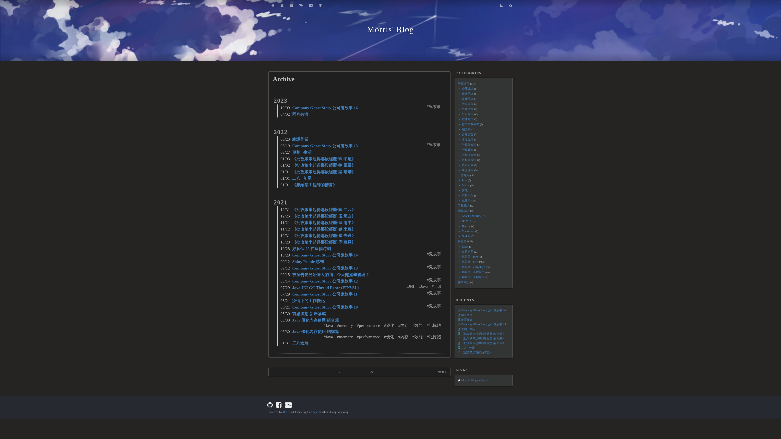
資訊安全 (467, 165)
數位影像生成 (470, 124)
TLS (437, 286)
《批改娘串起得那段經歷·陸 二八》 (324, 209)
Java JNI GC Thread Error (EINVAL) (325, 287)
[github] (270, 405)
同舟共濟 (300, 114)
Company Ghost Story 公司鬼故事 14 (325, 255)
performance (369, 325)
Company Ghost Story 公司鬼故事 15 (325, 145)
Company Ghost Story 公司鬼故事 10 (325, 307)
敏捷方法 (467, 119)
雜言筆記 (463, 282)
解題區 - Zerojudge (473, 267)
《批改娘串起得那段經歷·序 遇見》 (324, 242)
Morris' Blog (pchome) (474, 380)
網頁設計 (463, 211)
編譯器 (466, 129)
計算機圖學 (469, 155)
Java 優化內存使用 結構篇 (315, 331)
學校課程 (463, 83)
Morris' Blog (390, 29)
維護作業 (300, 139)
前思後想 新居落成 (309, 313)
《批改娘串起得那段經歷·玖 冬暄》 (324, 158)
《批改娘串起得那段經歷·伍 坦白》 (324, 216)
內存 (404, 325)
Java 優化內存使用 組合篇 (315, 320)
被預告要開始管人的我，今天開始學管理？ (331, 274)
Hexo (286, 412)
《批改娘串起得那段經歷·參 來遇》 (324, 229)
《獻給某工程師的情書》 (314, 185)
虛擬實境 (467, 139)
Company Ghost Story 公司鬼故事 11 (324, 294)
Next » (441, 372)
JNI (411, 286)
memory (346, 325)
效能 (418, 325)
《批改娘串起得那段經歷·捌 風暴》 (324, 165)
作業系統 (467, 94)
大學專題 (467, 104)
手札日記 (463, 206)
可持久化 (467, 195)
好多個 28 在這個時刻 (311, 248)
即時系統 (467, 99)
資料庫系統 (469, 160)
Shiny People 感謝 (308, 261)
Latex (465, 246)
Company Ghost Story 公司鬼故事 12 (325, 281)
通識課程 (467, 170)
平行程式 (467, 114)
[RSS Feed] (501, 5)
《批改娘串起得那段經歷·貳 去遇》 (324, 235)
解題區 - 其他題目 (473, 272)
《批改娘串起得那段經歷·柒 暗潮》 (324, 172)
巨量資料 (467, 109)
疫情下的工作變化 (308, 300)
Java (424, 286)
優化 (390, 325)
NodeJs (466, 236)
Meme (465, 185)
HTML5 (467, 221)
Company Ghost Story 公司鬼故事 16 (325, 107)
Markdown (468, 231)
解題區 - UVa (470, 262)
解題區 (462, 241)
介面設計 (467, 88)
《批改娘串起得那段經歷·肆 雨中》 (324, 222)
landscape (312, 412)
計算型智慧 (469, 145)
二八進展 (300, 343)
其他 (465, 190)
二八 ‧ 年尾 (302, 178)
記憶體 (435, 325)
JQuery (466, 226)
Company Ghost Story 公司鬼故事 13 (325, 268)
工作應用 (463, 175)
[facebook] (278, 405)
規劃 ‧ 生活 (302, 152)
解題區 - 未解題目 (473, 277)
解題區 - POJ (470, 257)
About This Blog (472, 216)
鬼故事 (435, 106)
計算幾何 (467, 150)
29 (371, 372)
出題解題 (467, 251)
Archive (284, 79)
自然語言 (467, 134)
